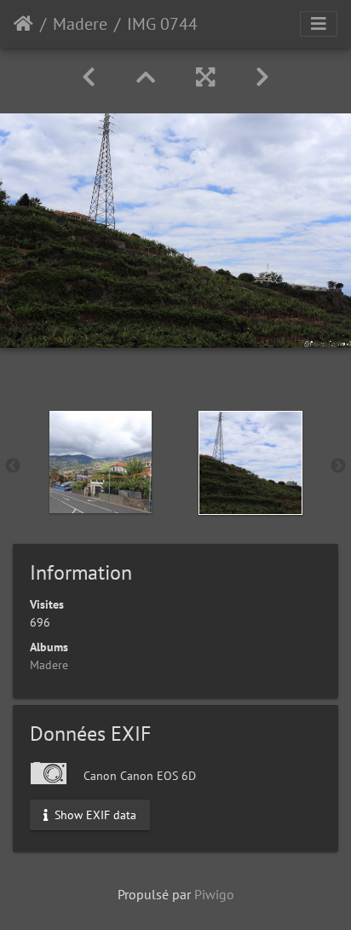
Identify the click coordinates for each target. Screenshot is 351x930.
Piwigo (214, 894)
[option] (101, 462)
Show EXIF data (93, 814)
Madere (80, 24)
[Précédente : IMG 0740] (88, 77)
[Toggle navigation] (318, 24)
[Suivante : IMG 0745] (262, 77)
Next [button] (338, 466)
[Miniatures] (146, 77)
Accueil (23, 24)
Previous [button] (12, 466)
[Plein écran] (205, 77)
